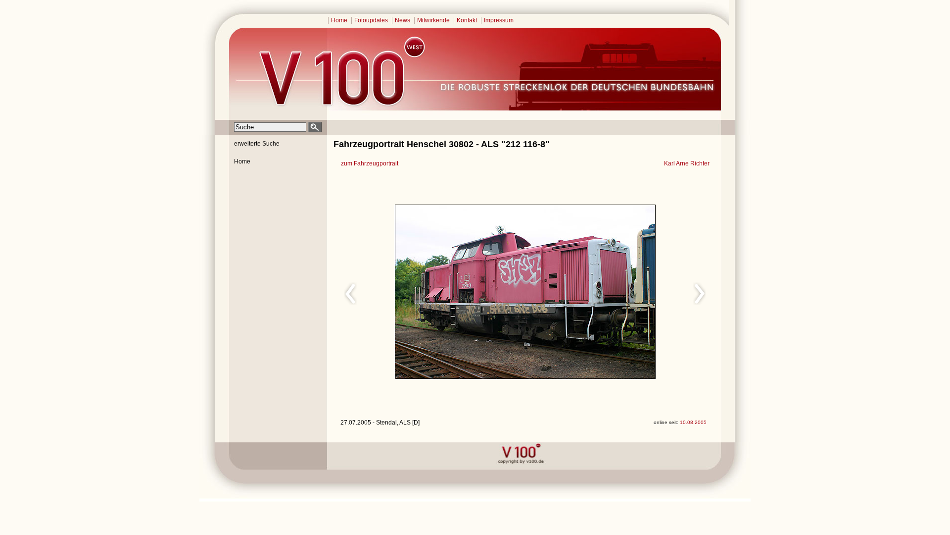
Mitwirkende (433, 20)
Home (339, 20)
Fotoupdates (371, 20)
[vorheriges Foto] (434, 292)
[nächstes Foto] (613, 292)
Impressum (499, 20)
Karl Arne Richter (687, 163)
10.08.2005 (693, 422)
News (402, 20)
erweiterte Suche (257, 143)
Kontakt (467, 20)
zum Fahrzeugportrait (369, 163)
